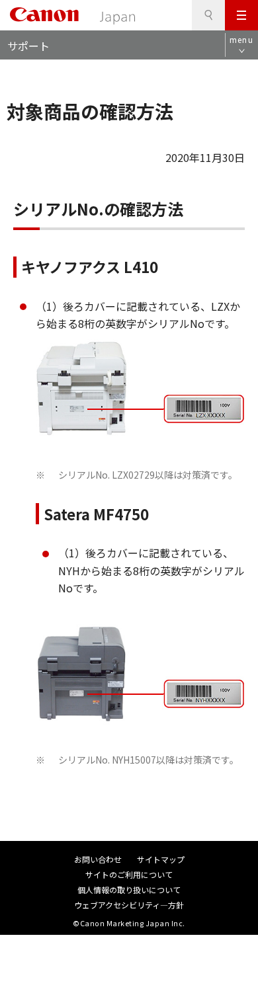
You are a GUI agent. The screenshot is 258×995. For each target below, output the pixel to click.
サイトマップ (161, 859)
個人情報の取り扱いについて (129, 889)
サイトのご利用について (129, 874)
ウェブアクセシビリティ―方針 (129, 904)
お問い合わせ (98, 859)
